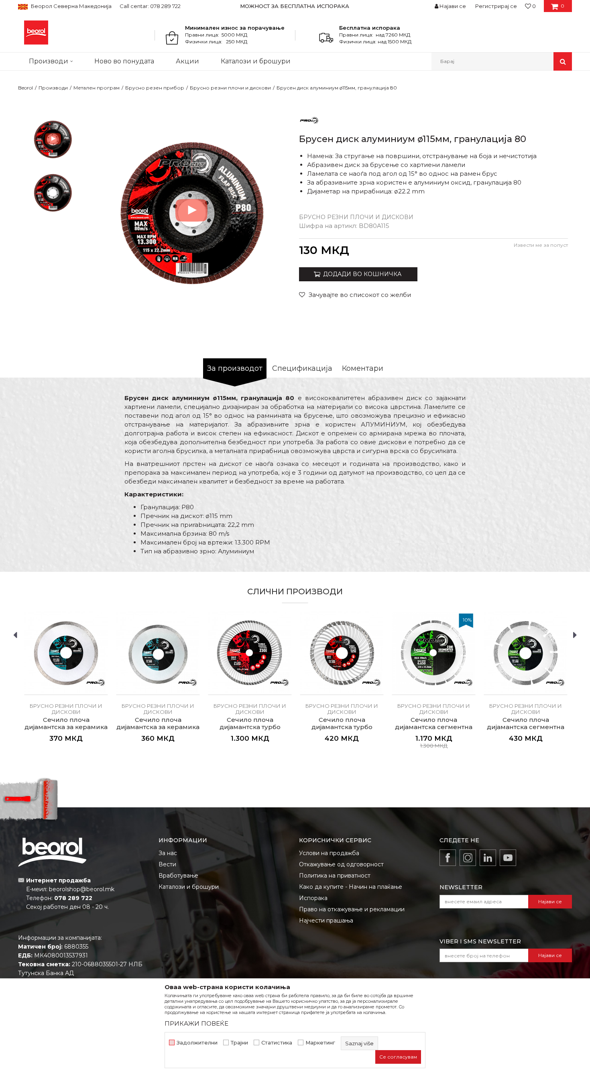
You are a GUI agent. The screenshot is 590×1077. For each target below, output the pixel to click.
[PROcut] (309, 120)
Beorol (25, 88)
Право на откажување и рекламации (352, 909)
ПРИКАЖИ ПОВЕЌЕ (196, 1023)
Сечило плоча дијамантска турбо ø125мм (341, 727)
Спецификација (302, 368)
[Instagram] (468, 858)
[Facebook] (448, 858)
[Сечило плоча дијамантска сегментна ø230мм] (433, 653)
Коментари (362, 368)
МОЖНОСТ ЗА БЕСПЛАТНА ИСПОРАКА (294, 6)
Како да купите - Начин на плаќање (350, 886)
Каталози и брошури (189, 886)
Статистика (276, 1043)
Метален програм (96, 88)
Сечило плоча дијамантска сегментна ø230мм (433, 727)
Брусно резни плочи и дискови (230, 88)
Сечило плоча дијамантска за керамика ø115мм (157, 727)
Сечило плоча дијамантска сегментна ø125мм (525, 727)
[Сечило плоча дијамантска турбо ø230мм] (249, 653)
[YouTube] (508, 858)
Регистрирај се (496, 6)
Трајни (239, 1043)
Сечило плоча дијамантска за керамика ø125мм (66, 727)
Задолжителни (197, 1043)
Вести (167, 864)
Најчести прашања (326, 920)
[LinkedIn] (488, 858)
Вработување (178, 875)
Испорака (313, 898)
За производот (234, 368)
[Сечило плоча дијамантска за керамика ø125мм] (66, 653)
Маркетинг (320, 1043)
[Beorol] (36, 32)
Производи (53, 88)
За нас (168, 853)
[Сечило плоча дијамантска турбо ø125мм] (341, 653)
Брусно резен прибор (154, 88)
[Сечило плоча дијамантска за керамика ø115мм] (157, 653)
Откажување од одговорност (341, 864)
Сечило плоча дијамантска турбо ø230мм (250, 727)
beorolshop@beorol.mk (81, 889)
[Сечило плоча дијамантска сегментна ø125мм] (525, 653)
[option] (295, 6)
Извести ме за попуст (541, 245)
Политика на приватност (334, 875)
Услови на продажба (329, 853)
